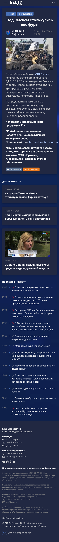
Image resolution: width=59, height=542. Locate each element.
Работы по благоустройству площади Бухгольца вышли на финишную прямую (29, 411)
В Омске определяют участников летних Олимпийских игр (32, 289)
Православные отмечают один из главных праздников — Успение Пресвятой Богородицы (32, 300)
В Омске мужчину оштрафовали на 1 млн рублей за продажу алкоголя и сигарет (33, 355)
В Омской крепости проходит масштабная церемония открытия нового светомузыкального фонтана (32, 326)
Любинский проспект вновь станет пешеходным (33, 367)
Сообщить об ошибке (12, 518)
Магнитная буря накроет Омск (32, 345)
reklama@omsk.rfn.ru (16, 456)
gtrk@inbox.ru (12, 445)
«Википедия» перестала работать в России (33, 390)
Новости (11, 14)
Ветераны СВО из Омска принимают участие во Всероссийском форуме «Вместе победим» (33, 313)
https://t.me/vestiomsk (43, 142)
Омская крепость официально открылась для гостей (30, 338)
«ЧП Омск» (41, 74)
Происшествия (25, 14)
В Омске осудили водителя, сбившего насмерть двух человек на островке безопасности (32, 378)
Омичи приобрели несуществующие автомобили (33, 400)
